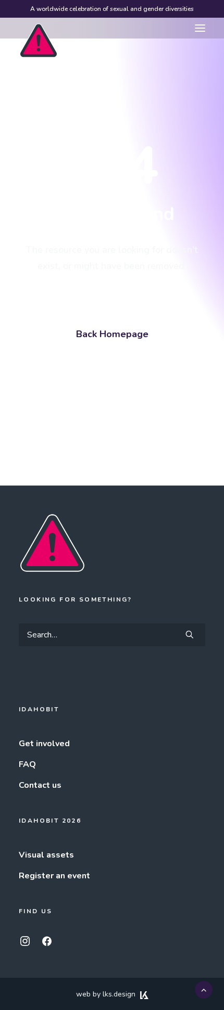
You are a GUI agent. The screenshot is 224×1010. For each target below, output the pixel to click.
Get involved (44, 743)
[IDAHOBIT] (38, 28)
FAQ (27, 764)
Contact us (40, 785)
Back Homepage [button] (112, 334)
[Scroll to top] (204, 989)
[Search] (112, 634)
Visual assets (46, 855)
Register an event (54, 875)
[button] (200, 28)
